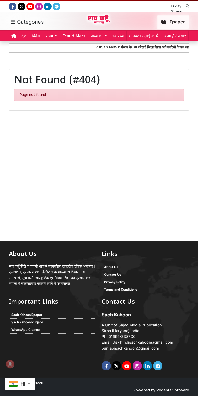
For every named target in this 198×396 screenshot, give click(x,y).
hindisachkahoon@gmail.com (146, 342)
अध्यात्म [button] (97, 36)
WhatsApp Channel (25, 330)
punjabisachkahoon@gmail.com (130, 348)
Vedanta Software (172, 390)
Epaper (177, 21)
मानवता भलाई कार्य (143, 36)
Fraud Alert (73, 36)
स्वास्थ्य (118, 36)
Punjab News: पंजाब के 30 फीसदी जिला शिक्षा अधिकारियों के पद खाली (139, 47)
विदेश (36, 36)
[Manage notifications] (10, 364)
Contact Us (112, 274)
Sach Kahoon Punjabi (27, 322)
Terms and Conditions (120, 289)
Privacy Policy (114, 282)
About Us (111, 267)
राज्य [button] (49, 36)
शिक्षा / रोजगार (174, 36)
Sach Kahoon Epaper (26, 315)
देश (24, 36)
